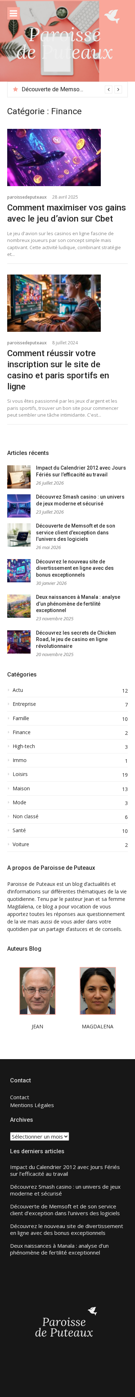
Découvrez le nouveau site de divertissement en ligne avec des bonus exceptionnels (75, 568)
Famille (21, 718)
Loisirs (20, 774)
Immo (20, 760)
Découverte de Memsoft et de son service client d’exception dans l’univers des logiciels (75, 532)
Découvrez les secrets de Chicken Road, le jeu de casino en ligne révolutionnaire (76, 639)
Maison (21, 788)
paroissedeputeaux (27, 197)
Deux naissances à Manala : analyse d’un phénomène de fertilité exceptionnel (78, 603)
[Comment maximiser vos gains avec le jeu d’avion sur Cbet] (67, 157)
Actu (18, 690)
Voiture (21, 844)
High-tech (24, 746)
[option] (72, 89)
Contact (19, 1097)
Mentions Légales (32, 1105)
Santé (19, 830)
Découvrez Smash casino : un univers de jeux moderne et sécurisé (65, 1190)
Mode (19, 802)
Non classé (26, 816)
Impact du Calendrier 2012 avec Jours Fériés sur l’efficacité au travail (65, 1171)
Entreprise (24, 704)
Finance (22, 732)
